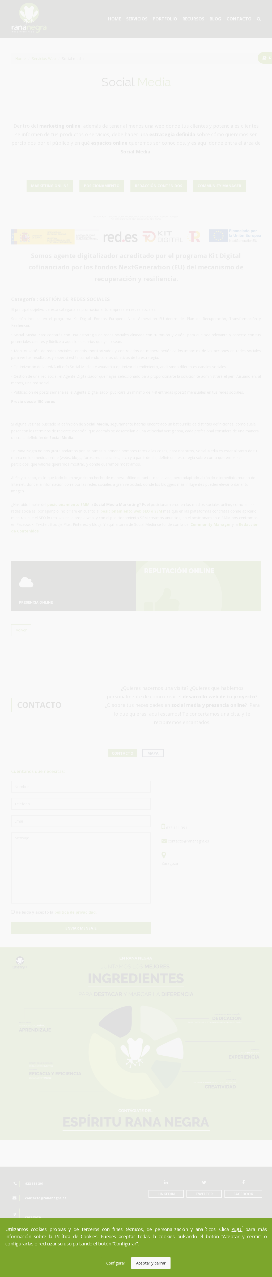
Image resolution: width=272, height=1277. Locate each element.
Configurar (115, 1263)
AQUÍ (237, 1229)
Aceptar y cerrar (151, 1263)
